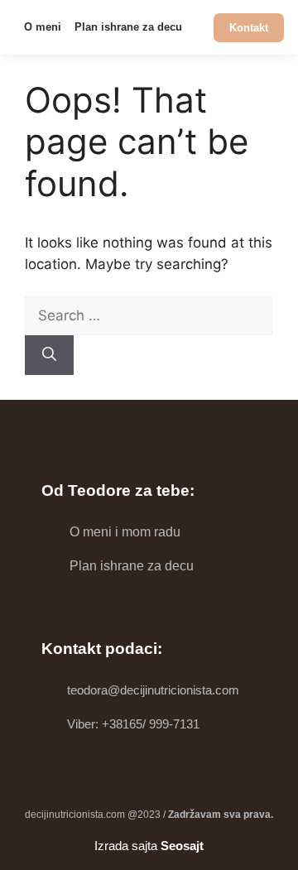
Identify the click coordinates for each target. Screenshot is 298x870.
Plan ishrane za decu (128, 27)
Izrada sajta (149, 846)
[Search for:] (148, 315)
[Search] (49, 355)
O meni (42, 27)
